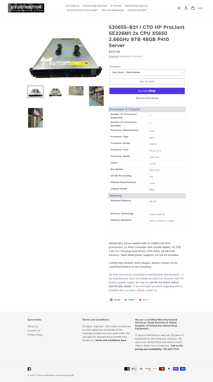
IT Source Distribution (45, 375)
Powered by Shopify (65, 375)
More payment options (147, 98)
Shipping (113, 56)
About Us (33, 326)
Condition (114, 66)
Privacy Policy (35, 334)
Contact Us (34, 330)
